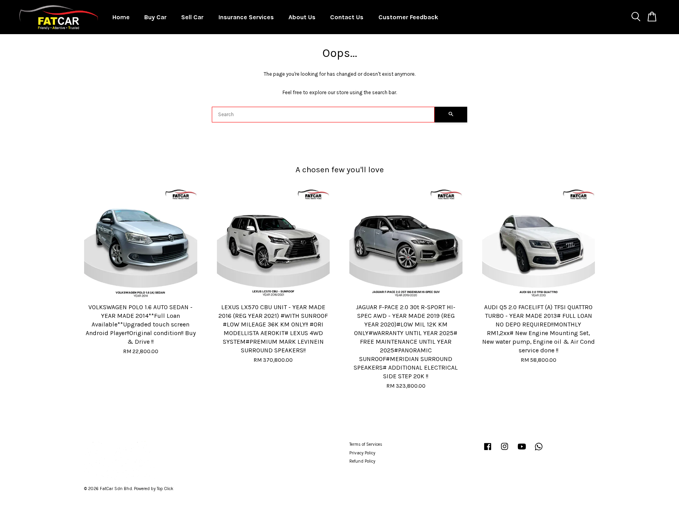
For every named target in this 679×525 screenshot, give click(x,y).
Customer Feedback (408, 17)
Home (121, 17)
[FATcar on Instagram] (504, 450)
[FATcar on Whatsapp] (538, 450)
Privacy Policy (362, 453)
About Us (302, 17)
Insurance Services (246, 17)
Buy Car (155, 17)
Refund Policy (362, 461)
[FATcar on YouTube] (521, 450)
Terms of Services (365, 444)
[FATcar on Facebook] (487, 450)
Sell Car (192, 17)
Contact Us (346, 17)
